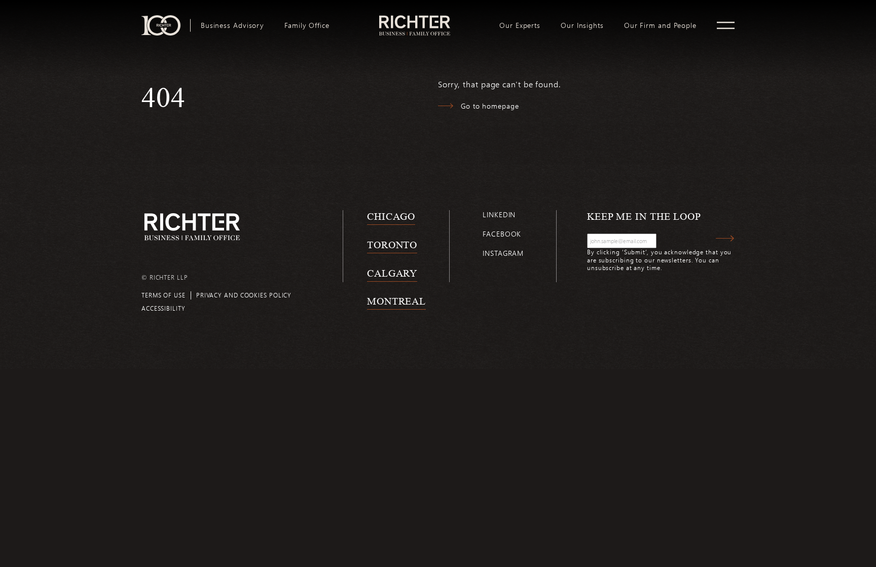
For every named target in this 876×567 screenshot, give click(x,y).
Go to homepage (490, 106)
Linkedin (499, 214)
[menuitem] (232, 25)
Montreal (396, 301)
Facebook (502, 234)
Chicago (391, 216)
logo (414, 19)
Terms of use (163, 295)
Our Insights (582, 25)
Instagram (503, 253)
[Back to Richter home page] (192, 226)
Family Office (307, 25)
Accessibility (163, 308)
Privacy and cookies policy (243, 295)
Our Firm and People (660, 25)
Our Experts (519, 25)
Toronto (392, 244)
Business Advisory (232, 25)
